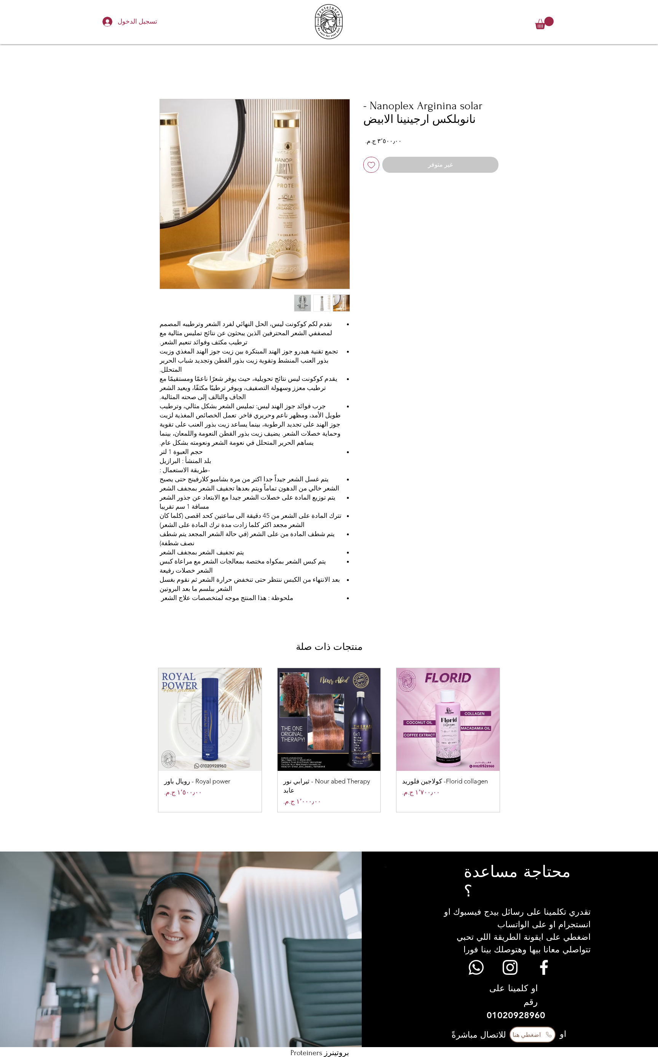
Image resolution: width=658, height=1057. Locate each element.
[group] (329, 740)
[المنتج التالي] (147, 740)
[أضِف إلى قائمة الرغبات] (371, 165)
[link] (544, 23)
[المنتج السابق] (511, 740)
